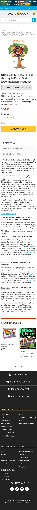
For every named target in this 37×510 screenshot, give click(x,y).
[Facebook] (27, 489)
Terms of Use (18, 502)
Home (4, 30)
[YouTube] (22, 489)
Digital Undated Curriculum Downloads (15, 32)
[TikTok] (17, 489)
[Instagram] (12, 489)
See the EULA (28, 252)
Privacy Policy (9, 502)
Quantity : (5, 114)
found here (32, 246)
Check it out (25, 4)
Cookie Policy (28, 502)
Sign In (33, 8)
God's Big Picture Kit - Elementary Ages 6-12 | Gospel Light (7, 344)
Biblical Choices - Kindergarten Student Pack (27, 352)
